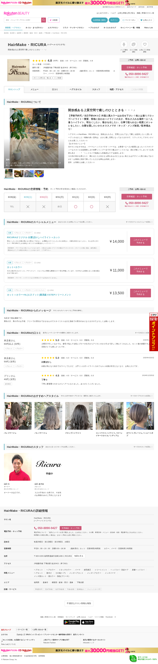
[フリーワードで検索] (43, 20)
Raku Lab (148, 28)
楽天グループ (131, 7)
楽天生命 (141, 7)
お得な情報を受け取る (126, 13)
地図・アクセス (117, 89)
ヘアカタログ (94, 28)
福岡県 (19, 33)
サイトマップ (70, 617)
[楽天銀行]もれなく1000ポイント (114, 7)
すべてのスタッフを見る (142, 447)
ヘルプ (113, 13)
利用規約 (61, 617)
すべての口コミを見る (142, 333)
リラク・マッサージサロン (73, 28)
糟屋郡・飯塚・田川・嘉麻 (33, 33)
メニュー (35, 89)
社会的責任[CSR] (30, 656)
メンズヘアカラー (94, 573)
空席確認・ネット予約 (137, 67)
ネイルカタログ (110, 28)
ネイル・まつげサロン (34, 28)
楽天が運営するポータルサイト (94, 640)
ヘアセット (38, 573)
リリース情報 (99, 617)
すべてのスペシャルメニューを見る (138, 222)
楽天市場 (150, 7)
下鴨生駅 (47, 33)
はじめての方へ (103, 13)
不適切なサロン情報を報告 (79, 603)
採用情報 (41, 656)
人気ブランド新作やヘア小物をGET (56, 640)
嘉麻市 (45, 582)
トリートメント (101, 570)
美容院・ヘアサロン (13, 28)
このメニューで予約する (140, 241)
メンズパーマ (110, 573)
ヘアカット (38, 570)
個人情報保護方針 (16, 656)
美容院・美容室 (9, 33)
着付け (49, 573)
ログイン (114, 20)
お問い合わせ (81, 617)
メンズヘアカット (76, 573)
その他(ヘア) (60, 573)
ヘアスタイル (76, 89)
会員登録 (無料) (99, 20)
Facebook (109, 617)
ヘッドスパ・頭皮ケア (119, 570)
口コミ (55, 89)
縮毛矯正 (87, 570)
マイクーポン (130, 20)
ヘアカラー (50, 570)
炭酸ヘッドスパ (138, 570)
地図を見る (78, 556)
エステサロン (53, 28)
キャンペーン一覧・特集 (130, 28)
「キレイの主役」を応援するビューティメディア (18, 640)
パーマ (77, 570)
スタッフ (96, 89)
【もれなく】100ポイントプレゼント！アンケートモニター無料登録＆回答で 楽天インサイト (50, 634)
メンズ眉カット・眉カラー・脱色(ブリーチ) (51, 576)
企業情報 (4, 656)
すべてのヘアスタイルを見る (140, 396)
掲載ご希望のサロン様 (145, 13)
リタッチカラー (65, 570)
